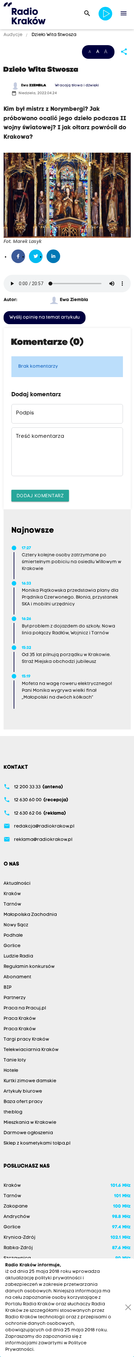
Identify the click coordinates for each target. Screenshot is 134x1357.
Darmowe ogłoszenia (28, 1133)
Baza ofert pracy (23, 1101)
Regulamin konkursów (29, 966)
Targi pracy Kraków (26, 1039)
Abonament (17, 977)
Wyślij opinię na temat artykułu (44, 317)
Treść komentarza (40, 436)
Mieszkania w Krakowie (30, 1122)
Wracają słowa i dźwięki (77, 85)
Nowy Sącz (16, 925)
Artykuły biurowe (23, 1091)
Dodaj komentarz (40, 495)
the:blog (13, 1112)
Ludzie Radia (18, 956)
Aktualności (17, 883)
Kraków (12, 894)
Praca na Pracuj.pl (25, 1008)
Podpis (25, 413)
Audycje (13, 34)
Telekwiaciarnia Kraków (31, 1049)
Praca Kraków (20, 1018)
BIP (7, 987)
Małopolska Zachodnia (30, 914)
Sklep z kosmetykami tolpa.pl (37, 1143)
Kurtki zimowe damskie (30, 1081)
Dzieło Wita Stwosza (53, 34)
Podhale (13, 935)
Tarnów (12, 904)
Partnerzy (15, 998)
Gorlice (12, 946)
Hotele (11, 1070)
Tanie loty (15, 1060)
